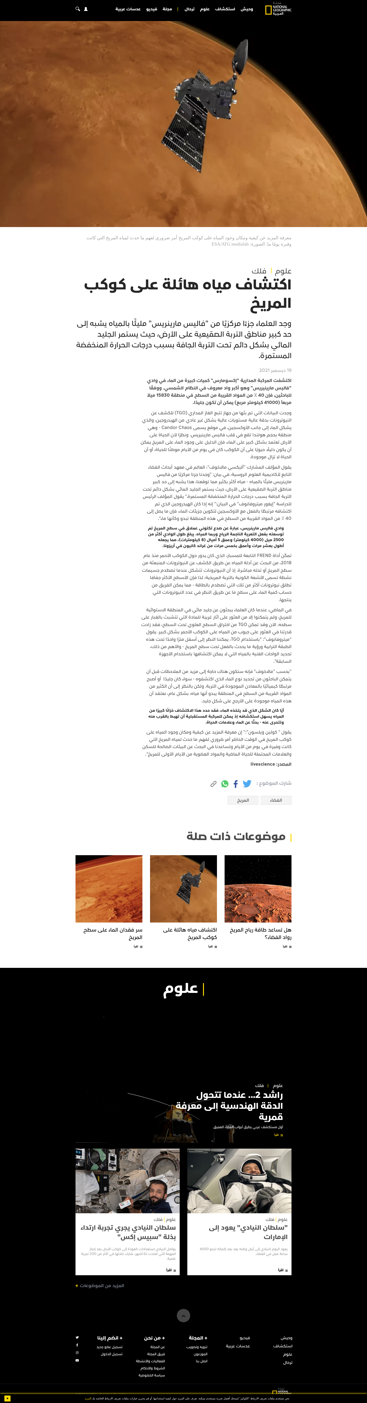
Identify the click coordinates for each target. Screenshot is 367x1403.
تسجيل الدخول (112, 1354)
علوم (205, 9)
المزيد (88, 1398)
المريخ (243, 800)
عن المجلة (157, 1347)
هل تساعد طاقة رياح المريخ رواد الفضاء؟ (260, 933)
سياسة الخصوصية (152, 1375)
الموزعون (200, 1354)
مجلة (167, 9)
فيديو (151, 9)
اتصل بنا (201, 1361)
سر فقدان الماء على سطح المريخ (113, 933)
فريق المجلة (156, 1354)
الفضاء (276, 800)
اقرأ (285, 947)
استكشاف (225, 9)
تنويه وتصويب (196, 1347)
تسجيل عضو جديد (110, 1347)
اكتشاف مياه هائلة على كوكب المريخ (190, 933)
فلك (259, 271)
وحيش (247, 9)
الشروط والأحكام (152, 1368)
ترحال (190, 9)
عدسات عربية (128, 9)
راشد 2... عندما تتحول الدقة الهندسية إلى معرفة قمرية (229, 1106)
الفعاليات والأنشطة (150, 1361)
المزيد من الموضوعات (102, 1286)
